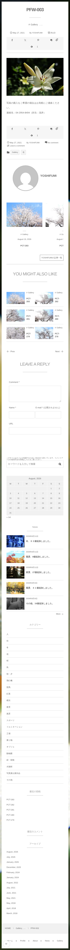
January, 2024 (13, 877)
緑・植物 (10, 760)
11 (19, 498)
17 (10, 503)
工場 (8, 733)
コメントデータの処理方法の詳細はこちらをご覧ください (35, 459)
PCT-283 (24, 246)
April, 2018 (11, 908)
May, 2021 (11, 898)
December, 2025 (14, 867)
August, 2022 (12, 883)
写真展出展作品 (13, 773)
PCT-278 (57, 335)
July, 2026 (11, 857)
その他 (10, 780)
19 (27, 503)
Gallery (34, 24)
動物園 (9, 753)
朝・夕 (9, 674)
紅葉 (8, 694)
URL (11, 423)
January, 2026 (13, 862)
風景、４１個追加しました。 (40, 588)
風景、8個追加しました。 (38, 556)
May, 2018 (11, 903)
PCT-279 (28, 335)
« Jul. (9, 517)
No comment (53, 143)
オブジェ (10, 747)
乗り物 (9, 740)
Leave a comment (17, 146)
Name (12, 407)
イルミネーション (14, 727)
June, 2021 (11, 893)
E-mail (38, 407)
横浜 (8, 700)
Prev (12, 351)
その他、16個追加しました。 (40, 603)
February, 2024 (13, 872)
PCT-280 (57, 317)
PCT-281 (28, 317)
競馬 (8, 687)
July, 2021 (11, 888)
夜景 (8, 707)
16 (59, 498)
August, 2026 (12, 852)
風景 (8, 714)
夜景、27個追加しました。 (39, 572)
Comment (13, 382)
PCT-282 (57, 300)
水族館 (9, 766)
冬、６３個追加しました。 (39, 541)
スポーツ (10, 720)
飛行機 (9, 680)
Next (57, 351)
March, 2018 (12, 913)
